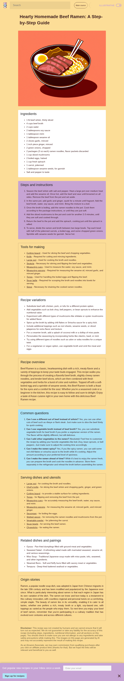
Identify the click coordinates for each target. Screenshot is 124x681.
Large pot (31, 260)
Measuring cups (35, 267)
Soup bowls (32, 524)
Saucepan (32, 513)
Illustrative (106, 5)
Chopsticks (32, 527)
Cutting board (33, 253)
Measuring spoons (36, 270)
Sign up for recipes (14, 676)
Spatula (30, 263)
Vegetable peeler (35, 520)
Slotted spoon (34, 517)
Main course (81, 5)
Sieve (29, 287)
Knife (29, 256)
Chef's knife (32, 487)
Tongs (30, 277)
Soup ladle (32, 280)
